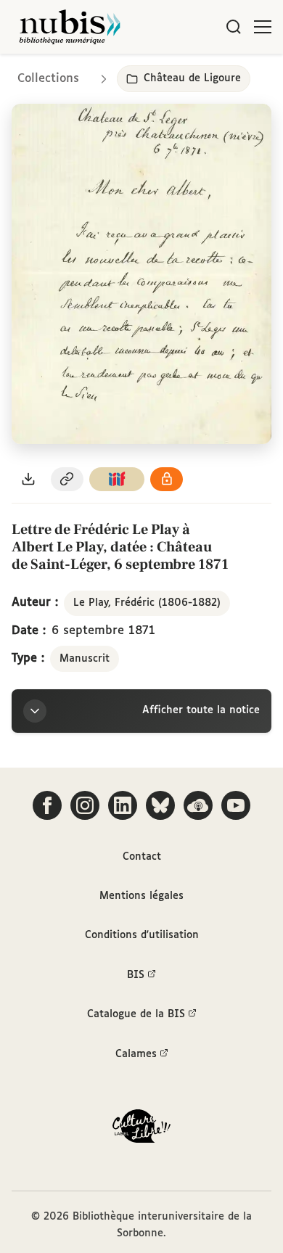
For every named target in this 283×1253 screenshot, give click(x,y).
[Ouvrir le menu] (262, 26)
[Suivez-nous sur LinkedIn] (122, 805)
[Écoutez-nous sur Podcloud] (198, 805)
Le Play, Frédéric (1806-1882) (147, 603)
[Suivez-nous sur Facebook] (47, 805)
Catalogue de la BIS (136, 1014)
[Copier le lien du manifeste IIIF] (116, 479)
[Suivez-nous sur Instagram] (84, 805)
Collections (48, 79)
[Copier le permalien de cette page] (67, 479)
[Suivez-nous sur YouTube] (235, 805)
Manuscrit (85, 659)
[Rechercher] (233, 27)
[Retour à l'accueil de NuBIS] (70, 27)
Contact (142, 857)
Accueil (211, 74)
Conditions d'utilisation (142, 935)
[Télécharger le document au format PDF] (28, 479)
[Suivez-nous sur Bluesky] (160, 805)
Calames (136, 1054)
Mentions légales (141, 896)
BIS (135, 975)
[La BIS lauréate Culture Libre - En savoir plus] (141, 1129)
